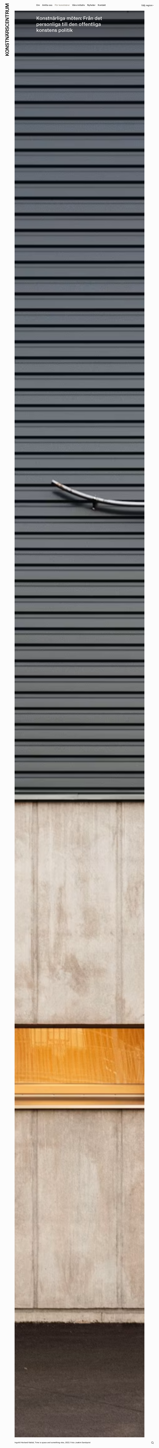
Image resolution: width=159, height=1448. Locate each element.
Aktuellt (152, 14)
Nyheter (91, 5)
